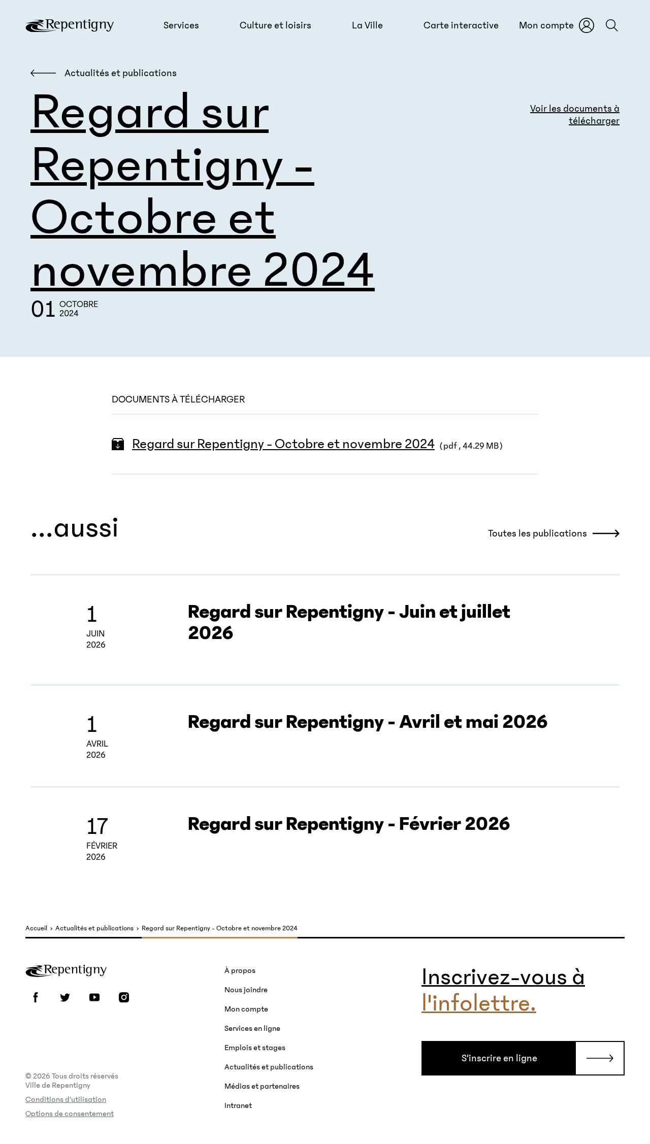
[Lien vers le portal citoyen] (586, 25)
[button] (181, 25)
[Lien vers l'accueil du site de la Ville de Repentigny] (66, 969)
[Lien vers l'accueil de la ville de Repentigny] (69, 25)
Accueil (36, 928)
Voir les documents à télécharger (575, 114)
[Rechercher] (612, 25)
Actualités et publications (94, 928)
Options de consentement (69, 1113)
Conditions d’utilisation (65, 1099)
